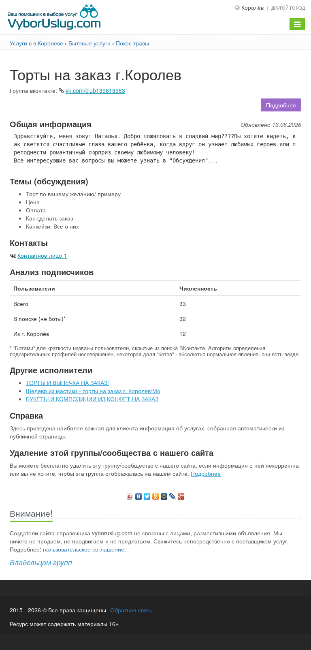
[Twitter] (147, 494)
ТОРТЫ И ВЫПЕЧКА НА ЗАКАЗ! (67, 382)
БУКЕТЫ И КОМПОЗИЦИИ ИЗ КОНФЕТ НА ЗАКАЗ (92, 399)
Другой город (288, 7)
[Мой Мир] (164, 494)
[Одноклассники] (155, 494)
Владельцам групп (41, 562)
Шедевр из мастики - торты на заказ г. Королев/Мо (93, 391)
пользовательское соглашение (83, 549)
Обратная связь (131, 610)
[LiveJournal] (172, 494)
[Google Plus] (181, 494)
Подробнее (281, 105)
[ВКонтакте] (138, 494)
